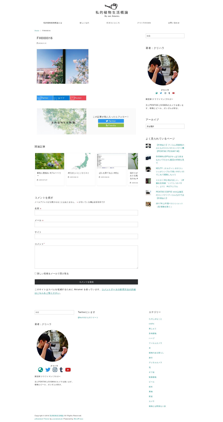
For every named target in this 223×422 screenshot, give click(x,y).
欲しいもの (84, 22)
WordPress (78, 419)
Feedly (112, 125)
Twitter (112, 120)
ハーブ (152, 338)
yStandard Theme (42, 419)
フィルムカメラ (155, 343)
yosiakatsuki (57, 419)
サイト (38, 231)
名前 (38, 208)
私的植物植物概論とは (52, 22)
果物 (151, 391)
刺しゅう (152, 328)
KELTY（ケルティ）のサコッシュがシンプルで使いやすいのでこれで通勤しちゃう (170, 171)
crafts (151, 323)
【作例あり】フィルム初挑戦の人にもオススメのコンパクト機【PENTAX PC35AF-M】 (170, 147)
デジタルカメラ (155, 362)
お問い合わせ (174, 22)
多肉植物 (152, 333)
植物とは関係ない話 (157, 406)
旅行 (151, 357)
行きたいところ (113, 22)
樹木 (151, 386)
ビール (152, 382)
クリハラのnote (144, 22)
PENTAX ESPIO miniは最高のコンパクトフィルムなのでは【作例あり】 (170, 194)
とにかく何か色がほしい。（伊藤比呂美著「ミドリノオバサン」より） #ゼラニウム (170, 183)
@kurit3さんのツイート (88, 317)
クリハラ (165, 90)
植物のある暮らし (156, 352)
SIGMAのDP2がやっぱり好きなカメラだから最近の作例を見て (170, 159)
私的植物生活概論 (57, 416)
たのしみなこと (155, 319)
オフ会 (152, 372)
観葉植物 (152, 377)
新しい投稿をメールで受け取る (53, 273)
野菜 (151, 396)
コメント (40, 243)
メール (39, 220)
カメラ (152, 401)
